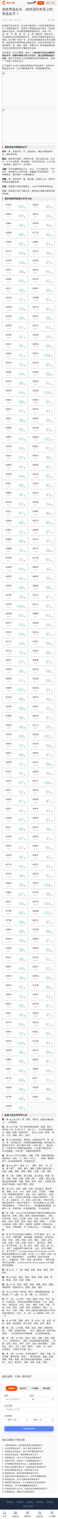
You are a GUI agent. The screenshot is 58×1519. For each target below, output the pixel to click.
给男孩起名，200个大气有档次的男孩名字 (23, 1458)
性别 (32, 1396)
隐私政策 (10, 1502)
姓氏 (6, 1396)
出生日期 (8, 1406)
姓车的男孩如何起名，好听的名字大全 (21, 1470)
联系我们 (30, 1502)
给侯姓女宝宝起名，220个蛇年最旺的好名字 (24, 1451)
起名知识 (40, 1502)
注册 (52, 3)
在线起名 (11, 1388)
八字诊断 (34, 1388)
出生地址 (8, 1416)
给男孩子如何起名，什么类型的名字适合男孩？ (25, 1482)
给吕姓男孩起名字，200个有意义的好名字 (23, 1448)
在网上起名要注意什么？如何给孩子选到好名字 (25, 1467)
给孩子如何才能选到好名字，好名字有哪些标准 (25, 1476)
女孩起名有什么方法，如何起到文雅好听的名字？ (26, 1489)
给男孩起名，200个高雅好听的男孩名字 (22, 1479)
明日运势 (46, 1388)
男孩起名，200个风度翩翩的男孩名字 (21, 1486)
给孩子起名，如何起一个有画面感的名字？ (23, 1461)
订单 (40, 3)
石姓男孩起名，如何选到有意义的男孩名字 (23, 1445)
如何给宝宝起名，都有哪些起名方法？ (21, 1455)
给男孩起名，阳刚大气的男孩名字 (19, 1492)
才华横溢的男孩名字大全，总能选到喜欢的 (23, 1464)
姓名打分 (23, 1388)
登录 (48, 3)
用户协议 (20, 1502)
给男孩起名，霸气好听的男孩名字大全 (21, 1473)
